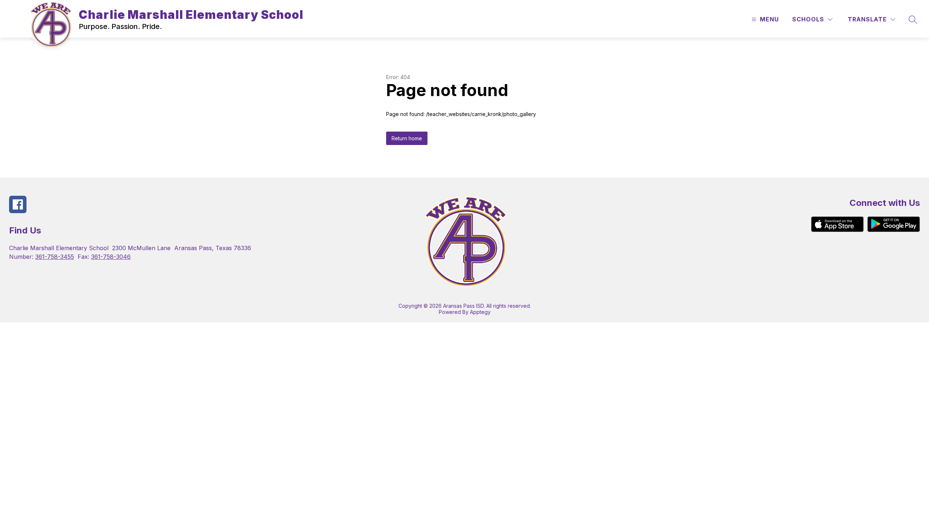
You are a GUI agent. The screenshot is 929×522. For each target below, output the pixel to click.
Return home (407, 138)
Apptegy (480, 312)
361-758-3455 (54, 256)
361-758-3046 (111, 256)
